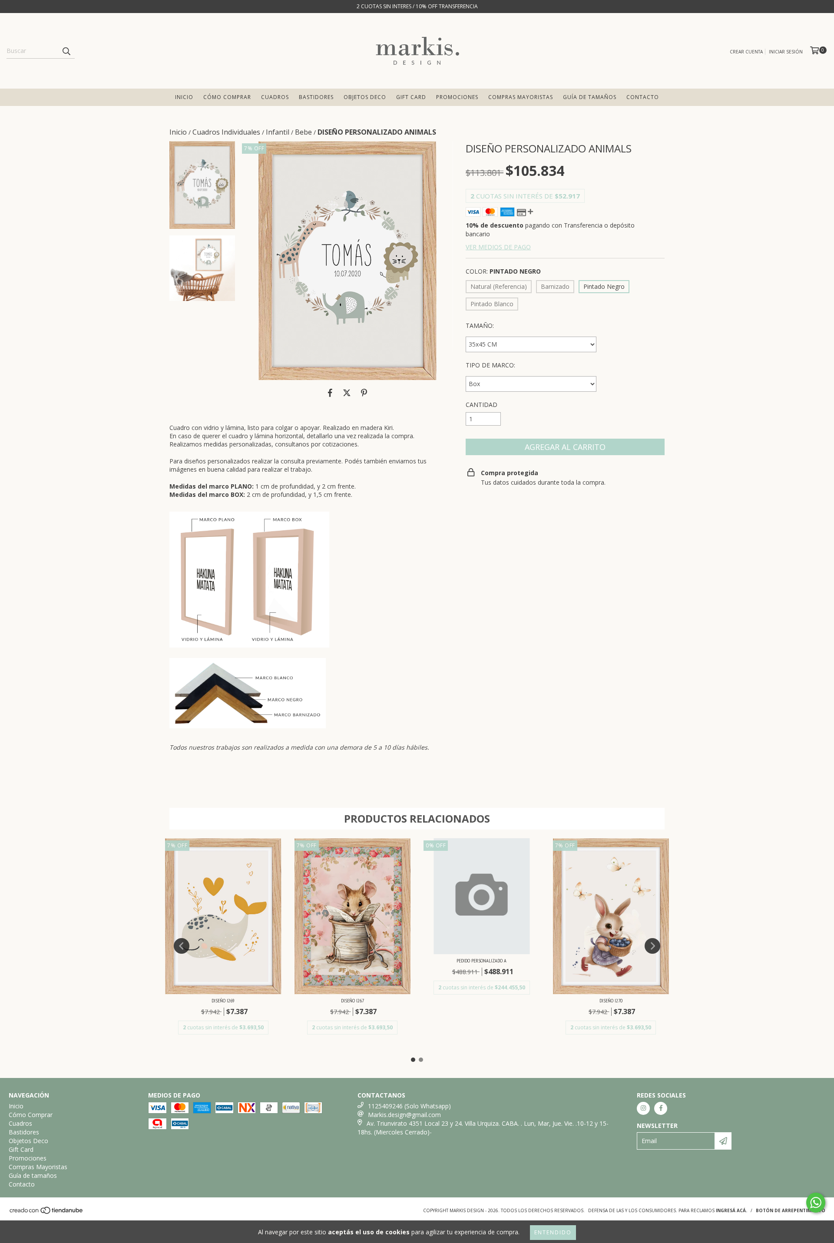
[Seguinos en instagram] (643, 1108)
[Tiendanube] (47, 1213)
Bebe (303, 132)
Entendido (553, 1232)
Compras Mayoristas (520, 97)
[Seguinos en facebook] (660, 1108)
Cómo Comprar (227, 97)
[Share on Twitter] (347, 393)
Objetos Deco (365, 97)
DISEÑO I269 (223, 1000)
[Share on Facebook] (330, 393)
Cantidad (481, 404)
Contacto (642, 97)
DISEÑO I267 (352, 1000)
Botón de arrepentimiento (790, 1210)
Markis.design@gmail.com (404, 1115)
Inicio (184, 97)
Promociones (457, 97)
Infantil (277, 132)
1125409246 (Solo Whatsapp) (409, 1106)
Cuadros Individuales (226, 132)
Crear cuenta (746, 52)
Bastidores (316, 97)
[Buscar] (66, 51)
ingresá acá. (731, 1210)
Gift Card (411, 97)
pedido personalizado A (481, 960)
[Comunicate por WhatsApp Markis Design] (815, 1203)
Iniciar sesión (786, 52)
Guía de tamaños (589, 97)
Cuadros (275, 97)
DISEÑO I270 (610, 1000)
